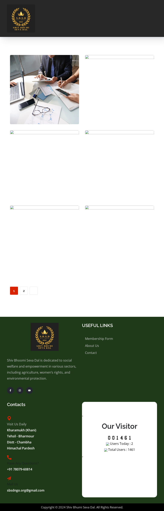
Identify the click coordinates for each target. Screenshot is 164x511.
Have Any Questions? (23, 463)
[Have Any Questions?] (9, 457)
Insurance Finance (44, 244)
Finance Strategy (119, 93)
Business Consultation (44, 93)
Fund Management (119, 169)
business (36, 102)
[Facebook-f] (10, 390)
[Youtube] (29, 390)
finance (53, 102)
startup (127, 177)
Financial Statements (119, 244)
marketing (127, 102)
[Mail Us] (9, 478)
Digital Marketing (44, 169)
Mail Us (12, 484)
